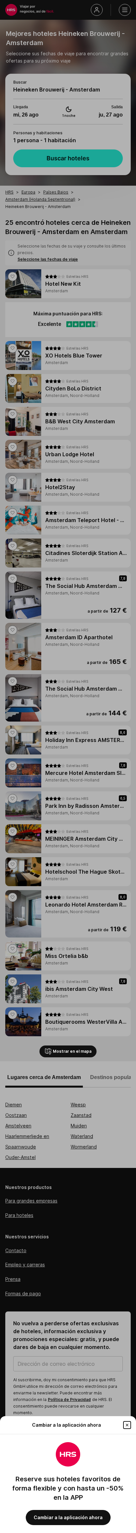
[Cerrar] (127, 1425)
